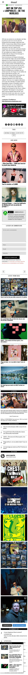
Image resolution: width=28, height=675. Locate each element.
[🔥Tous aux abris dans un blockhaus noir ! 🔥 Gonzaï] (14, 527)
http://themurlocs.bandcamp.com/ (11, 101)
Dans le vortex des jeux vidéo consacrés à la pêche (14, 297)
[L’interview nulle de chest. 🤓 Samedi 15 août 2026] (14, 473)
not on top (20, 133)
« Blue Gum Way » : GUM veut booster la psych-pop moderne (14, 164)
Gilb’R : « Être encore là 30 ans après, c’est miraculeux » (12, 341)
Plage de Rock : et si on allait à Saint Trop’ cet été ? (13, 362)
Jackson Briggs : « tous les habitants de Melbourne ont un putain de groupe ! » (14, 204)
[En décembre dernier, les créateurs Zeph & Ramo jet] (14, 555)
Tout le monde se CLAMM (10, 184)
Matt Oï (12, 5)
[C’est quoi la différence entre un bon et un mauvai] (14, 500)
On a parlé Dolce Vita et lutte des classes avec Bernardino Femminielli (13, 319)
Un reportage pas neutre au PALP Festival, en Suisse (12, 386)
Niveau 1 (13, 133)
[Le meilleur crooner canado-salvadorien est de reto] (14, 582)
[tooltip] (6, 125)
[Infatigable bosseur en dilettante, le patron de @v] (14, 609)
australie (7, 133)
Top (14, 135)
